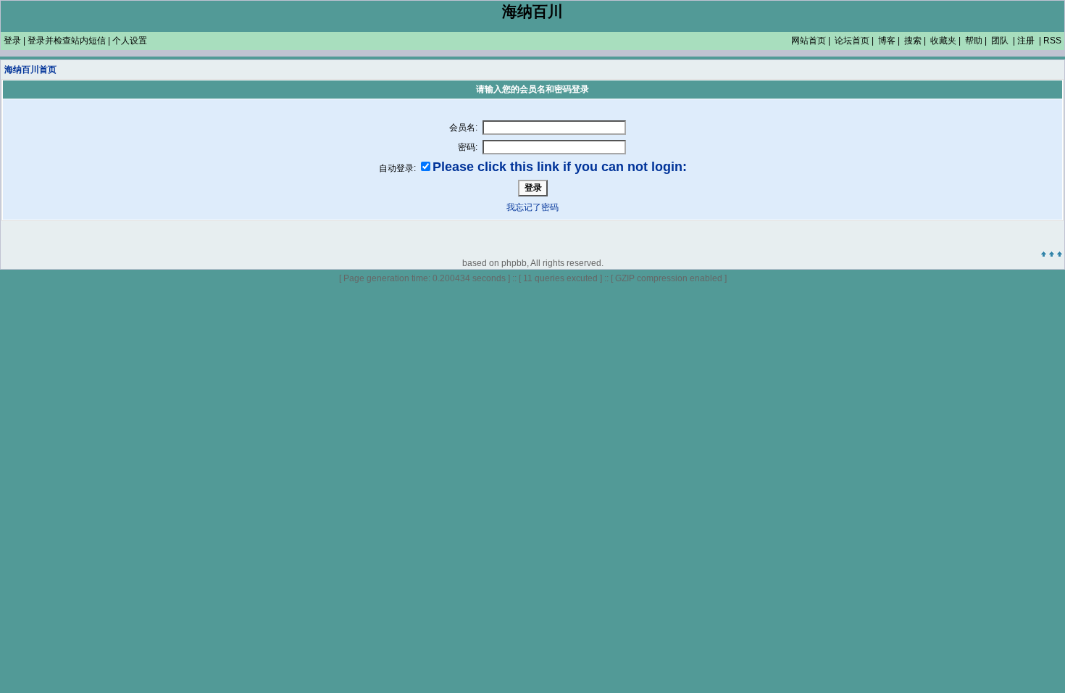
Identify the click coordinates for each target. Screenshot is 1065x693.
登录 (12, 41)
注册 (1026, 41)
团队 (999, 41)
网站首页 (808, 41)
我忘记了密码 (532, 207)
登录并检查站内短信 (67, 41)
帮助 (973, 41)
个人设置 (129, 41)
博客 (886, 41)
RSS (1052, 41)
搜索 (913, 41)
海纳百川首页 (30, 70)
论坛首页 (852, 41)
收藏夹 (943, 41)
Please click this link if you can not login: (560, 166)
